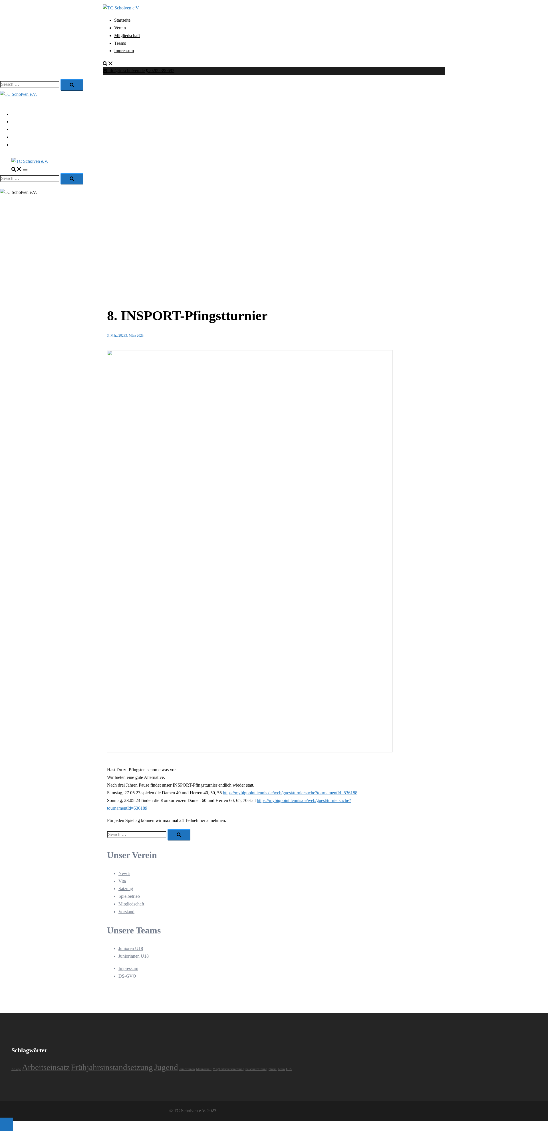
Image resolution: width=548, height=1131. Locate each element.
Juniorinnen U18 (133, 956)
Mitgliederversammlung (228, 1069)
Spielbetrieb (129, 896)
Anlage (16, 1069)
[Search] (72, 85)
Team (281, 1069)
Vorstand (126, 911)
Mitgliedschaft (127, 35)
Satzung (125, 888)
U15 (289, 1069)
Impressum (124, 50)
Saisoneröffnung (256, 1069)
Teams (120, 43)
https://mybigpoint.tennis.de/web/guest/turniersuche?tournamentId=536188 (290, 792)
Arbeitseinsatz (46, 1067)
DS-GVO (127, 976)
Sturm (273, 1069)
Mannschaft (203, 1069)
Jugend (166, 1067)
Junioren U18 (130, 948)
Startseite (122, 20)
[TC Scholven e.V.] (121, 7)
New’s (124, 873)
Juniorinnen (187, 1069)
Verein (120, 27)
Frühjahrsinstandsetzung (112, 1067)
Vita (122, 881)
